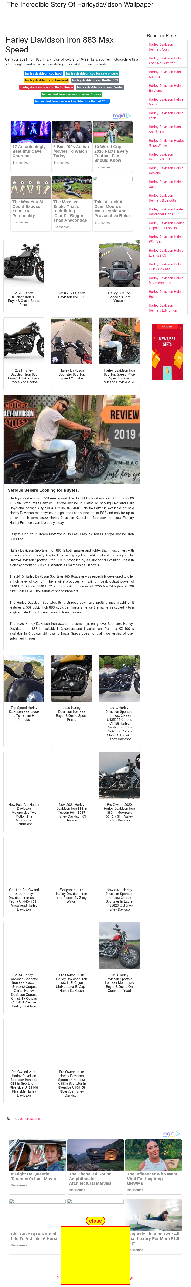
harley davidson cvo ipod (43, 73)
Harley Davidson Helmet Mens (166, 101)
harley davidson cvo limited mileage (46, 87)
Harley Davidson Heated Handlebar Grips (167, 211)
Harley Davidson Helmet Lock (166, 115)
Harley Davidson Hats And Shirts (165, 129)
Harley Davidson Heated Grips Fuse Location (167, 225)
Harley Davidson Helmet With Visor (166, 239)
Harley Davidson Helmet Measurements (166, 280)
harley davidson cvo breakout (46, 80)
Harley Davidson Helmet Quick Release (166, 266)
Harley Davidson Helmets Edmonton (163, 307)
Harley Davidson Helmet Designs (166, 170)
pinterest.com (30, 1118)
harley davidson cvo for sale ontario (92, 73)
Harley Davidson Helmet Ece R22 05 (166, 252)
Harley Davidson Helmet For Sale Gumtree (166, 60)
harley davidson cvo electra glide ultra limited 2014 (72, 101)
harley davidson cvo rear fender (100, 87)
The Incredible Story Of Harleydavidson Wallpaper (80, 4)
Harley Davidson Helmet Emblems (166, 88)
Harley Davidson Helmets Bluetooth (162, 198)
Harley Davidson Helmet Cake (166, 184)
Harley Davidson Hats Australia (165, 74)
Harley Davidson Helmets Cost (161, 46)
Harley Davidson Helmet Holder (166, 294)
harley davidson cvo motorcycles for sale (71, 94)
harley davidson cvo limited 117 (95, 80)
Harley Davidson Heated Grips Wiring (167, 143)
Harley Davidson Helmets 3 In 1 (161, 156)
